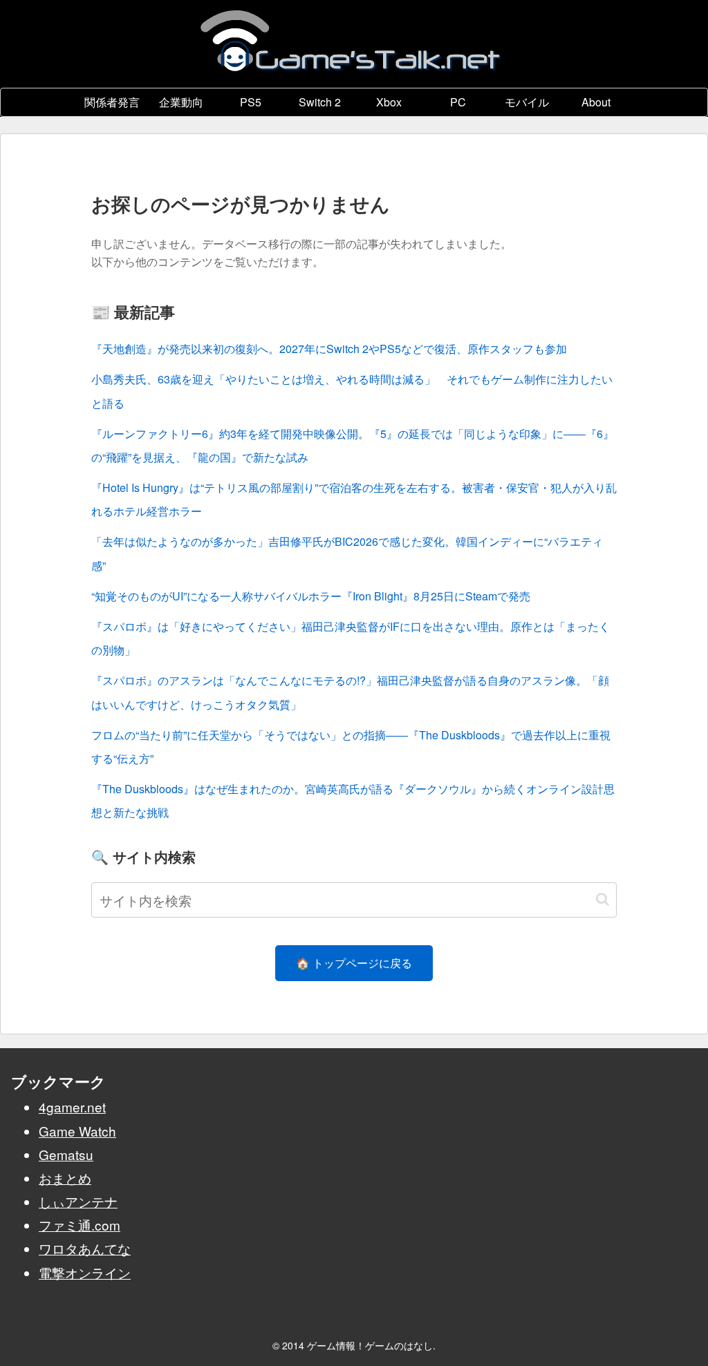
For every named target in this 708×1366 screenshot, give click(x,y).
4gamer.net (72, 1106)
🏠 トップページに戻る (354, 963)
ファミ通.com (79, 1224)
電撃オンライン (85, 1272)
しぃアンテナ (78, 1201)
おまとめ (65, 1177)
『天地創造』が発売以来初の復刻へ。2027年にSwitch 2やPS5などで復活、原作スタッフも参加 (329, 349)
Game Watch (77, 1130)
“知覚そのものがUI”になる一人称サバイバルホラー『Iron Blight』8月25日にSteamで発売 (310, 596)
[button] (602, 899)
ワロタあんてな (85, 1248)
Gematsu (66, 1154)
